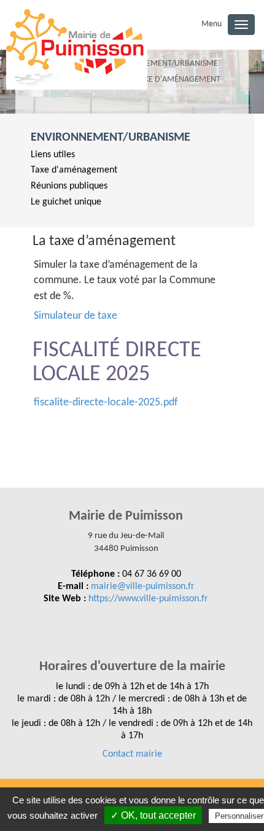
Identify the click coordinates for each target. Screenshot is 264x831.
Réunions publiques (69, 186)
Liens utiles (53, 155)
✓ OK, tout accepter (153, 815)
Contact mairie (132, 754)
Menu (211, 24)
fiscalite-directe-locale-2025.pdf (106, 402)
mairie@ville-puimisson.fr (143, 586)
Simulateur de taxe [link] (75, 316)
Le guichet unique (66, 202)
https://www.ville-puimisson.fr (148, 599)
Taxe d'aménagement (74, 170)
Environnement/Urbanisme (110, 137)
